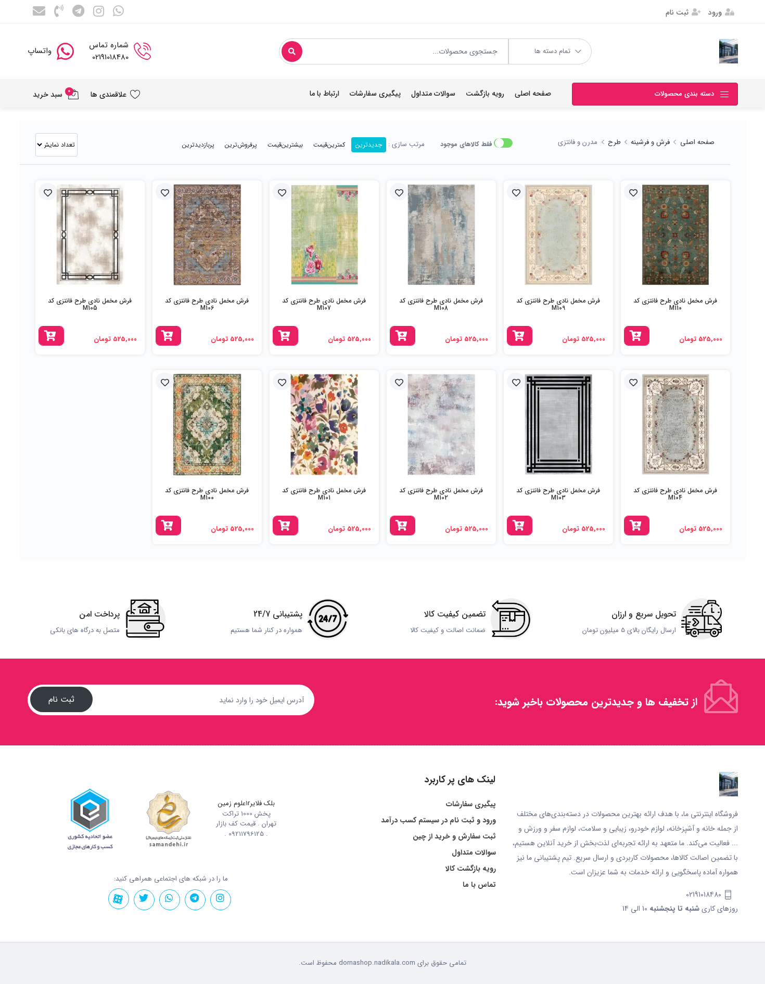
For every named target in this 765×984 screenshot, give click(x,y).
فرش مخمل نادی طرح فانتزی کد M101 (324, 494)
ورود (716, 12)
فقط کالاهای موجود (466, 144)
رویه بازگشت (485, 93)
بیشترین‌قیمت (285, 145)
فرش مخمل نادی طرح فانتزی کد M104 (675, 494)
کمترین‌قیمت (329, 145)
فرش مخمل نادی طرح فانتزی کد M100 (207, 494)
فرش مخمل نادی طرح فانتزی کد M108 (441, 304)
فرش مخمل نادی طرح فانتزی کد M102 (441, 494)
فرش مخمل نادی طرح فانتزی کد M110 (675, 304)
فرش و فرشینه (650, 142)
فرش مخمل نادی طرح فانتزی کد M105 (90, 304)
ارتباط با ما (324, 93)
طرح (614, 142)
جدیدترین (368, 145)
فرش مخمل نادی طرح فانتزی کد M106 (207, 304)
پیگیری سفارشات (375, 93)
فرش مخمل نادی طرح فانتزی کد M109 (558, 304)
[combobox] (393, 51)
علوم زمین (232, 803)
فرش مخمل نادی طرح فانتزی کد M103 (558, 494)
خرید (650, 243)
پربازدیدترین (198, 145)
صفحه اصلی (533, 93)
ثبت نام (678, 12)
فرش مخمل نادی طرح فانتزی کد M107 (324, 304)
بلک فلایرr (261, 803)
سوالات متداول (433, 93)
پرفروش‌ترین (241, 145)
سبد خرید (52, 93)
